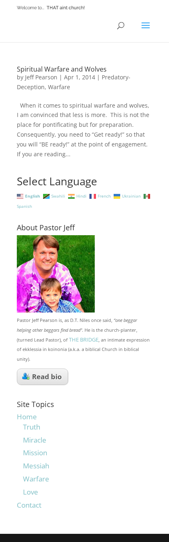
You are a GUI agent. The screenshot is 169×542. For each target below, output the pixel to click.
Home (27, 416)
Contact (29, 505)
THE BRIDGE (83, 339)
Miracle (34, 440)
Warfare (59, 87)
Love (30, 492)
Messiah (36, 465)
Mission (35, 452)
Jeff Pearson (41, 77)
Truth (31, 427)
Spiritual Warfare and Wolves (62, 69)
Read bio (47, 376)
